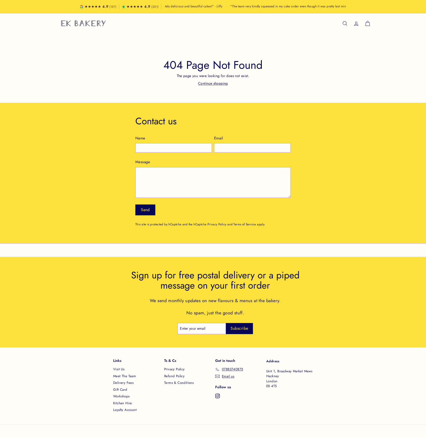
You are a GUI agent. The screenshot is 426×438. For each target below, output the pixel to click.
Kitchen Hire (122, 403)
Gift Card (120, 389)
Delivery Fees (123, 382)
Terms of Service (244, 224)
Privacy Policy (217, 224)
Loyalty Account (125, 409)
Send (145, 210)
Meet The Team (124, 376)
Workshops (121, 396)
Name (140, 138)
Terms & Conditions (179, 382)
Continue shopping (213, 83)
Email (218, 138)
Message (142, 161)
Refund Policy (174, 376)
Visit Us (118, 369)
